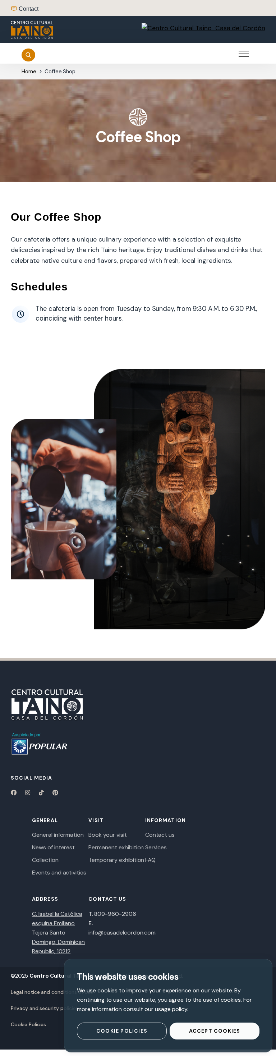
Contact (28, 9)
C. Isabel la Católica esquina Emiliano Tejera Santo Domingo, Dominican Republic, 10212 (58, 932)
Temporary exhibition (116, 860)
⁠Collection (45, 860)
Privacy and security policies (44, 1008)
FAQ (150, 860)
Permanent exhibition (116, 847)
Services (156, 847)
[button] (243, 54)
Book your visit (107, 835)
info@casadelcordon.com (122, 932)
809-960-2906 (115, 914)
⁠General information (58, 835)
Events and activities (59, 872)
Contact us (160, 835)
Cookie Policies (28, 1024)
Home (29, 71)
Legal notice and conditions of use (52, 992)
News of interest (53, 847)
